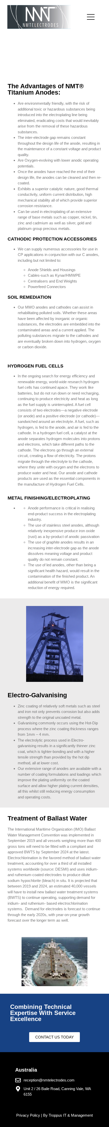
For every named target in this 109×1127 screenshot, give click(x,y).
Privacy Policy (28, 1115)
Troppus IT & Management (71, 1115)
